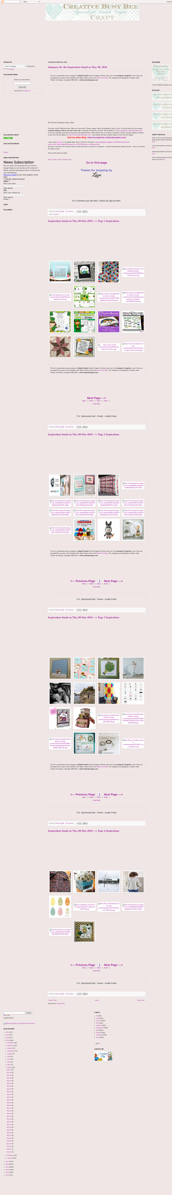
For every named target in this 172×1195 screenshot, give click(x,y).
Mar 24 (9, 1089)
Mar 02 (9, 1149)
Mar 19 (9, 1102)
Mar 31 (9, 1070)
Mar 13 (9, 1119)
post (153, 142)
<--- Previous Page (82, 581)
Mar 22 (9, 1094)
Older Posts (141, 1000)
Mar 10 (9, 1127)
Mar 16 (9, 1111)
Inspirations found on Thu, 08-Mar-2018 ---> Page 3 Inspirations (83, 617)
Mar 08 (9, 1133)
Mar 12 (9, 1122)
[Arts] (98, 1043)
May (8, 1062)
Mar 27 (9, 1081)
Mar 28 (9, 1078)
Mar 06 (9, 1138)
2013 (7, 1172)
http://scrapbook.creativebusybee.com (129, 130)
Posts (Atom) (61, 1003)
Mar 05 (9, 1141)
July (8, 1056)
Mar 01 (9, 1152)
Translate (11, 69)
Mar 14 (9, 1116)
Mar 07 (9, 1135)
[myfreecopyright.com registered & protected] (19, 1023)
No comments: (69, 211)
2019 (7, 1037)
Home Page (96, 403)
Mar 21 (9, 1097)
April (9, 1064)
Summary (56, 214)
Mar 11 (9, 1124)
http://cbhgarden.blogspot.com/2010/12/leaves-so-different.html (78, 144)
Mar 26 (9, 1083)
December (10, 1043)
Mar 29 (9, 1075)
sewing (98, 1032)
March (9, 1067)
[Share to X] (82, 211)
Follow (6, 152)
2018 (7, 1040)
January (10, 1158)
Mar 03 (9, 1146)
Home (97, 1000)
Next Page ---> (96, 398)
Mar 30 (9, 1072)
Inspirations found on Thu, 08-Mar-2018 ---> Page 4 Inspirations (83, 831)
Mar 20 (9, 1100)
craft (97, 1018)
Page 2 (91, 400)
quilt (97, 1030)
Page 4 (106, 400)
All (97, 1016)
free (97, 1023)
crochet (98, 1020)
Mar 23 (9, 1092)
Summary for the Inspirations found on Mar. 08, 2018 (77, 67)
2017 (7, 1161)
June (9, 1059)
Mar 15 (9, 1113)
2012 (7, 1175)
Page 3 (98, 400)
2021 (7, 1032)
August (9, 1054)
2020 (7, 1035)
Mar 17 (9, 1108)
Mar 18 (9, 1105)
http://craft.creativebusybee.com (79, 135)
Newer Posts (53, 1000)
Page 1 (84, 400)
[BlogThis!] (80, 211)
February (10, 1155)
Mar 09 (9, 1130)
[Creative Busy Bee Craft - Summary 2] (8, 138)
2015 (7, 1167)
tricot (97, 1037)
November (10, 1045)
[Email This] (77, 211)
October (10, 1048)
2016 (7, 1164)
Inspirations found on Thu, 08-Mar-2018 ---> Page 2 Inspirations (83, 434)
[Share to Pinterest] (86, 211)
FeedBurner (26, 91)
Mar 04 (9, 1144)
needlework (100, 1028)
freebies (98, 1025)
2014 (7, 1170)
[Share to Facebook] (84, 211)
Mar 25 (9, 1086)
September (11, 1051)
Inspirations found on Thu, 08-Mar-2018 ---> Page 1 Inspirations (83, 221)
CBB (56, 211)
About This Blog (102, 78)
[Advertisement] (92, 42)
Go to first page (96, 162)
